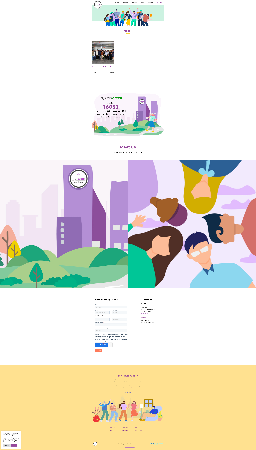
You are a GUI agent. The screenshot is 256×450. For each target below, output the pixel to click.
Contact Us (136, 434)
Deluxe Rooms (125, 427)
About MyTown (112, 427)
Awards (135, 427)
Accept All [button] (14, 445)
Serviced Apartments (126, 434)
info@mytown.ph (145, 307)
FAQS (111, 430)
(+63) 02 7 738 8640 (146, 311)
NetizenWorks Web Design (130, 447)
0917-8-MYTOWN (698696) (148, 309)
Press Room (150, 2)
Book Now (128, 392)
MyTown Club (134, 2)
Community (125, 2)
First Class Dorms (125, 430)
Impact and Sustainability (115, 434)
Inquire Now (159, 2)
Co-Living (117, 2)
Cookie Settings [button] (7, 445)
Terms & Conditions (138, 430)
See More (143, 317)
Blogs (142, 2)
